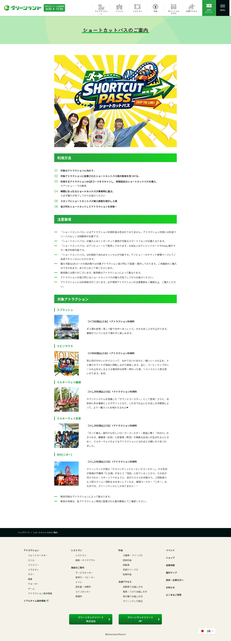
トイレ (78, 582)
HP (140, 619)
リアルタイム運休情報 (35, 600)
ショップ (170, 557)
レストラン (76, 550)
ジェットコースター (38, 555)
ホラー (31, 574)
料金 (120, 550)
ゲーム (31, 588)
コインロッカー (83, 591)
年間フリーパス (130, 569)
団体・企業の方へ (175, 580)
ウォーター (33, 583)
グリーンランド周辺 (133, 601)
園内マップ (171, 572)
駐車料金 (127, 574)
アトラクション (31, 550)
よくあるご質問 (173, 594)
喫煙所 (78, 596)
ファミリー (33, 564)
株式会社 (91, 619)
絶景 (30, 579)
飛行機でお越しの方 (133, 596)
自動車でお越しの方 (133, 586)
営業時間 (170, 565)
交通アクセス (125, 581)
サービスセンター (84, 572)
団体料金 (127, 560)
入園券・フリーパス (133, 555)
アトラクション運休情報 (40, 593)
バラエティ (33, 569)
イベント (170, 550)
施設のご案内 (77, 567)
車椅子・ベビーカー (85, 577)
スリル (31, 560)
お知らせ (170, 587)
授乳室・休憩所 (83, 586)
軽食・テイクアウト (85, 560)
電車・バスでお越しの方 (135, 591)
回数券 (126, 564)
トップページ (23, 532)
